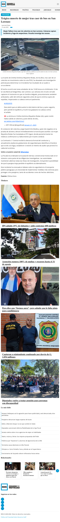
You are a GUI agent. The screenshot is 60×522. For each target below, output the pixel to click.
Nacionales (14, 10)
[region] (30, 471)
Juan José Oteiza (6, 25)
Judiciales (47, 10)
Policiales (36, 10)
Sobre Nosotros (18, 517)
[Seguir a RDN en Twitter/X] (2, 505)
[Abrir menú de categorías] (58, 4)
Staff (25, 517)
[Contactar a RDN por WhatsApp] (2, 508)
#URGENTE (8, 103)
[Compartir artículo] (11, 27)
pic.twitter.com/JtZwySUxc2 (14, 121)
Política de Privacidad (7, 517)
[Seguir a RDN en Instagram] (2, 502)
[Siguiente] (57, 470)
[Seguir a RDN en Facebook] (2, 499)
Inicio (4, 10)
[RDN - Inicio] (8, 4)
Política (25, 10)
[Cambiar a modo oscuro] (52, 4)
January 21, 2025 (30, 125)
